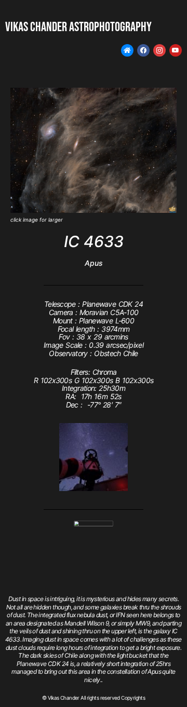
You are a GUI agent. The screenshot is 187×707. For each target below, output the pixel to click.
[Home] (127, 50)
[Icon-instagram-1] (159, 50)
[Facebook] (143, 50)
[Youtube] (175, 50)
